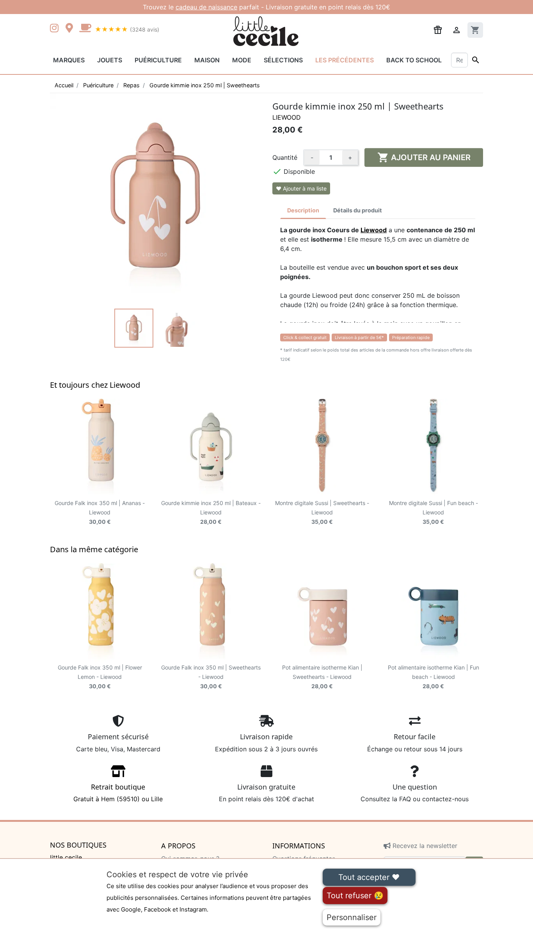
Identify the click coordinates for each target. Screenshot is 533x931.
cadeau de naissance (206, 7)
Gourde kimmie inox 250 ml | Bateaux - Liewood (211, 512)
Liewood (286, 117)
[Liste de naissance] (437, 29)
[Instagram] (56, 29)
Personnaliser (352, 917)
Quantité (284, 157)
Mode (241, 60)
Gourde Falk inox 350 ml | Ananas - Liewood (100, 512)
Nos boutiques (78, 845)
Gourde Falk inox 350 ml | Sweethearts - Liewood (211, 676)
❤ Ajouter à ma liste (301, 188)
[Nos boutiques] (71, 29)
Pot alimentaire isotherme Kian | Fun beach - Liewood (433, 676)
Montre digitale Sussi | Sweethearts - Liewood (322, 512)
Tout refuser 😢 (355, 895)
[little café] (85, 29)
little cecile (66, 857)
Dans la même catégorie (94, 549)
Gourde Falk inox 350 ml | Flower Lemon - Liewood (100, 676)
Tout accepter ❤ (369, 877)
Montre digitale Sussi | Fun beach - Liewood (433, 512)
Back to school (414, 60)
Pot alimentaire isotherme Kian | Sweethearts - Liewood (322, 676)
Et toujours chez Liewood (95, 385)
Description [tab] (303, 210)
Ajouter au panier (424, 157)
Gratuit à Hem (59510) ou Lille (118, 792)
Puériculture (158, 60)
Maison (207, 60)
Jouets (109, 60)
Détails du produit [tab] (357, 210)
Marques (69, 60)
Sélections (283, 60)
